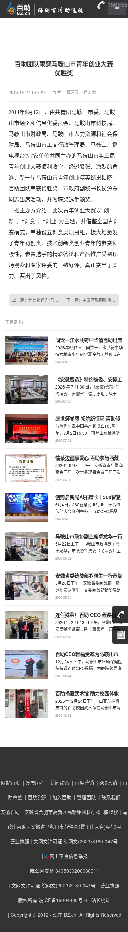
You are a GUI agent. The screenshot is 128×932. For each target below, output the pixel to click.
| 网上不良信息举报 (64, 855)
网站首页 (10, 782)
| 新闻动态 (57, 782)
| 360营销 (106, 782)
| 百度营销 (82, 782)
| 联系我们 (108, 797)
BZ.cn (70, 914)
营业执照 (19, 841)
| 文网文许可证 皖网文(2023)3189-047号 (74, 841)
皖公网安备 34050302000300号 (64, 870)
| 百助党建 (35, 797)
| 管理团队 (84, 797)
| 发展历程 (33, 782)
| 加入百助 (59, 797)
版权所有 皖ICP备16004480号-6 (52, 899)
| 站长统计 (99, 899)
